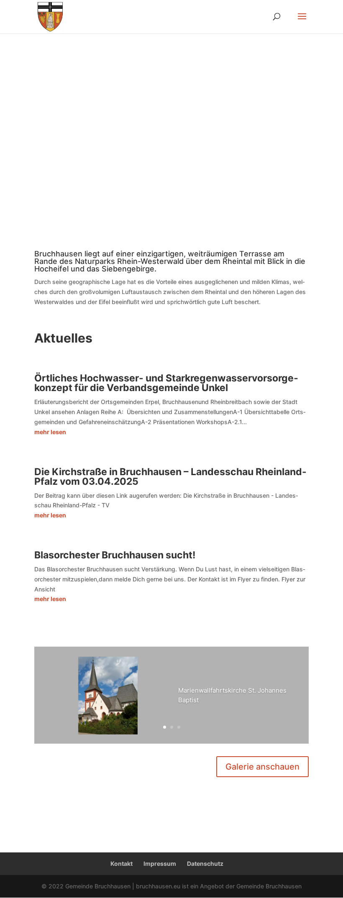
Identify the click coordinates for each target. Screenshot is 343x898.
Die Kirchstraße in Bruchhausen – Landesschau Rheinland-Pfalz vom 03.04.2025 (170, 476)
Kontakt (121, 863)
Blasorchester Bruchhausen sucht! (114, 555)
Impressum (159, 863)
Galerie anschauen (262, 767)
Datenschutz (205, 863)
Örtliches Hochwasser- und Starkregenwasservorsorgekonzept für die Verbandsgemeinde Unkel (166, 383)
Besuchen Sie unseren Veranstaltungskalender (153, 114)
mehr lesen (50, 431)
